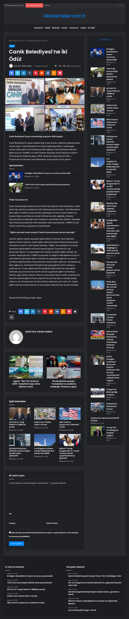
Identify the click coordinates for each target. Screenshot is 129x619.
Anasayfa (38, 28)
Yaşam (83, 28)
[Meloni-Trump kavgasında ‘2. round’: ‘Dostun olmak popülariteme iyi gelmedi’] (70, 440)
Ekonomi (56, 28)
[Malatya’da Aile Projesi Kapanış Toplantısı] (98, 207)
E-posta (13, 523)
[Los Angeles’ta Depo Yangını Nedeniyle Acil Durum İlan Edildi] (45, 440)
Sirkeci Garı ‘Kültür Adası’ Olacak (42, 423)
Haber (47, 28)
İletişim (91, 28)
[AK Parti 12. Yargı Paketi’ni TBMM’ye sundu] (19, 414)
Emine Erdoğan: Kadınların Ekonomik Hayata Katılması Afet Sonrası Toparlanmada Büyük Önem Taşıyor (113, 368)
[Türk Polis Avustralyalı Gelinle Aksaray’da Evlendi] (16, 187)
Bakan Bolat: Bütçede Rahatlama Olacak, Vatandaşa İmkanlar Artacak (112, 339)
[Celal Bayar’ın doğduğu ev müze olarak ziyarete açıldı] (98, 248)
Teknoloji (73, 28)
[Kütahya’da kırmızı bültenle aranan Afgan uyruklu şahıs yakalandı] (19, 440)
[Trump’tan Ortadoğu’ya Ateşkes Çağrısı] (98, 431)
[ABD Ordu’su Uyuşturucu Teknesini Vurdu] (70, 414)
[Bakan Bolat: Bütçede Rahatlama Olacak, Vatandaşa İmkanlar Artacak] (98, 335)
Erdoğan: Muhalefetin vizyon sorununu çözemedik (48, 173)
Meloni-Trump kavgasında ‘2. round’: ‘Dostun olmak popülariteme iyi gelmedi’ (69, 453)
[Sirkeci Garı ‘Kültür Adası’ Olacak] (45, 414)
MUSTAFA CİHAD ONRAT (23, 66)
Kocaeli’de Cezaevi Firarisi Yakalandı (111, 318)
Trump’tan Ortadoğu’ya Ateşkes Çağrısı (112, 431)
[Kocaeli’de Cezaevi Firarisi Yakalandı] (98, 318)
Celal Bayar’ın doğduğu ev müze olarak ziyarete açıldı (113, 249)
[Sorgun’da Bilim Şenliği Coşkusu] (98, 393)
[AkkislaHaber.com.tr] (64, 16)
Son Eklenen (105, 39)
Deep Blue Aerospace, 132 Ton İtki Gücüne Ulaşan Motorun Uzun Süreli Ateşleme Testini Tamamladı (112, 293)
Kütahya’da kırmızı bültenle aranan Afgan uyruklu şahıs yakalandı (19, 452)
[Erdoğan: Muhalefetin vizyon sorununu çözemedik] (16, 176)
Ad (11, 514)
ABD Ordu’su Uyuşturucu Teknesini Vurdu (69, 424)
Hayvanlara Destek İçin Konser (111, 406)
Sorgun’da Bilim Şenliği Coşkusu (111, 392)
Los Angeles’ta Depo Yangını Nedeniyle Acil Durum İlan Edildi (44, 451)
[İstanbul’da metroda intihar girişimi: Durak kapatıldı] (98, 265)
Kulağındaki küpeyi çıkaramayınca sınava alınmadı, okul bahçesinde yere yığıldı (112, 228)
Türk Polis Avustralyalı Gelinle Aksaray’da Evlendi (47, 184)
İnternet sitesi (51, 523)
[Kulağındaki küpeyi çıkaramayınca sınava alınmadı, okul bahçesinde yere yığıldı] (98, 223)
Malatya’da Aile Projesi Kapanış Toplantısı (111, 207)
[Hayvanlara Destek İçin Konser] (98, 407)
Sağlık (64, 28)
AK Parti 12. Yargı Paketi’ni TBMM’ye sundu (61, 5)
